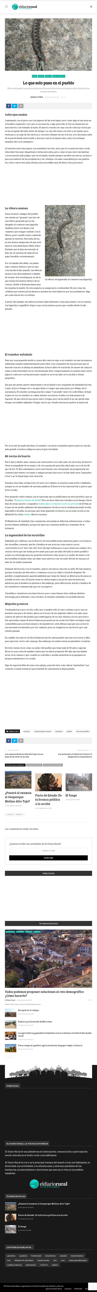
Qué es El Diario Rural (54, 1289)
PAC (55, 1260)
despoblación (50, 1256)
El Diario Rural (10, 1000)
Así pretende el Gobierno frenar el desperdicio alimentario (75, 755)
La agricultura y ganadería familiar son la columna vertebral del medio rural (55, 1034)
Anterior (10, 814)
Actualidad (10, 931)
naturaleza (59, 731)
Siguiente (19, 814)
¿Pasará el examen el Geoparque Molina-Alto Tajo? (18, 797)
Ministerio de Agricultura (24, 1260)
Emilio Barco (45, 503)
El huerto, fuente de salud (27, 500)
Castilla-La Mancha (14, 1265)
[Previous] (7, 1057)
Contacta (68, 1289)
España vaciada (43, 1260)
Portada (48, 76)
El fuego (71, 795)
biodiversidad (36, 1256)
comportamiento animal (42, 731)
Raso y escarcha (59, 76)
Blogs (35, 76)
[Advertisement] (48, 185)
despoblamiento (77, 1256)
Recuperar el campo (28, 1010)
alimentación (31, 1265)
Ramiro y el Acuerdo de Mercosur (35, 1021)
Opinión (41, 76)
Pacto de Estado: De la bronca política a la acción (48, 799)
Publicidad (78, 1289)
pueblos (69, 731)
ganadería (23, 1256)
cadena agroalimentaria (78, 1260)
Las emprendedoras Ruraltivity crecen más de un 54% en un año (24, 755)
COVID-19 (44, 1265)
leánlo (27, 514)
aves (8, 1260)
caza (63, 1260)
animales (26, 731)
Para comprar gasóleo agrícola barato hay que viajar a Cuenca (50, 1045)
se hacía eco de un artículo (65, 503)
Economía (20, 931)
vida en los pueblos (82, 731)
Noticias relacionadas (15, 765)
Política (29, 931)
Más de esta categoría (53, 765)
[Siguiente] (11, 1057)
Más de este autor (34, 765)
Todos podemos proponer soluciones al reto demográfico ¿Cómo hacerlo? (44, 994)
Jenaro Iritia (36, 97)
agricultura (11, 1256)
